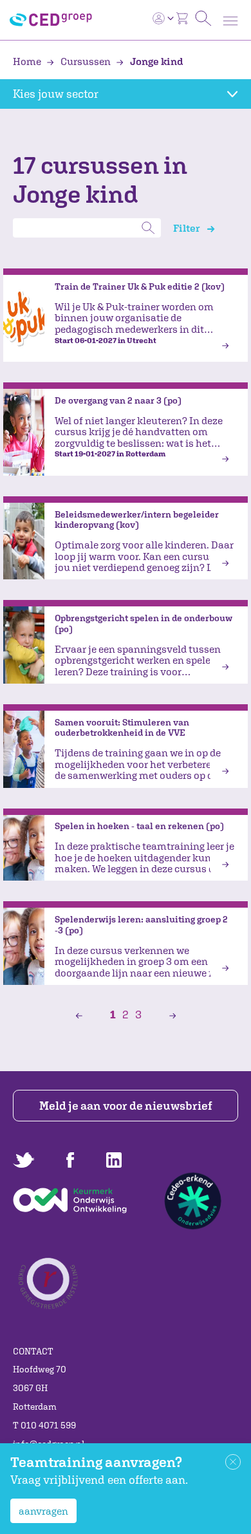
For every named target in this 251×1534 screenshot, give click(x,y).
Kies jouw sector (55, 93)
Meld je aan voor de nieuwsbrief (125, 1105)
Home (28, 61)
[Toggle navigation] (230, 21)
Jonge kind (155, 61)
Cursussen (86, 61)
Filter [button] (187, 228)
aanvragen (43, 1511)
